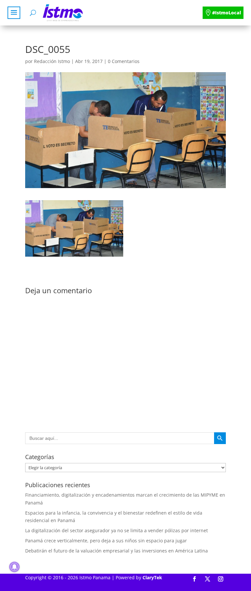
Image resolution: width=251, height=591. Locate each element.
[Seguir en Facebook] (194, 579)
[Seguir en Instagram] (220, 579)
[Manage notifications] (14, 567)
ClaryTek (152, 577)
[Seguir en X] (207, 579)
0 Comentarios (124, 61)
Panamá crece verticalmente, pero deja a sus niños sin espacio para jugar (106, 540)
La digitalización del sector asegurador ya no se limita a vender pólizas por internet (116, 530)
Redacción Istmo (52, 61)
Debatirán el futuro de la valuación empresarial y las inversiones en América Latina (116, 551)
